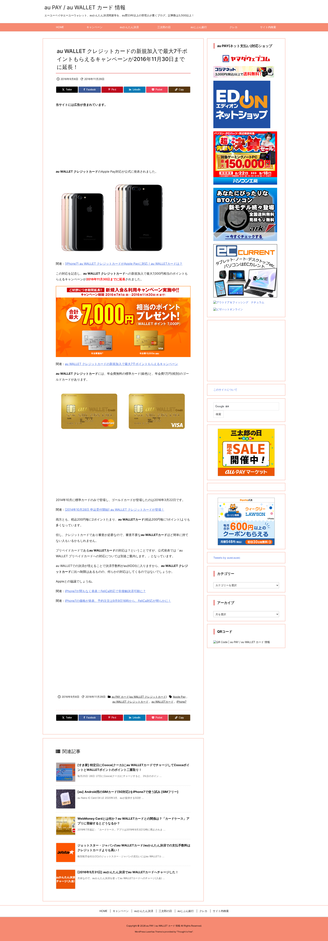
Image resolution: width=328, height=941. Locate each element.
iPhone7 (181, 701)
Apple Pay (179, 696)
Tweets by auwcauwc (226, 557)
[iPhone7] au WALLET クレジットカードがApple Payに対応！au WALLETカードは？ (123, 263)
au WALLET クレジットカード (130, 701)
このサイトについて (225, 389)
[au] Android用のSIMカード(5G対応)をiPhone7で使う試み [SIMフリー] (127, 792)
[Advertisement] (123, 138)
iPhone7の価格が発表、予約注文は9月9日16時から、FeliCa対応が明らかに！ (118, 601)
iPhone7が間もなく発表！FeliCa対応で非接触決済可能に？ (105, 591)
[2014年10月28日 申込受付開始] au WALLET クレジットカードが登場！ (114, 509)
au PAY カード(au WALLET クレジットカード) (139, 696)
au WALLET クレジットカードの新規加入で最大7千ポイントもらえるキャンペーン (121, 364)
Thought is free (184, 931)
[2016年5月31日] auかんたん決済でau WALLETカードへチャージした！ (127, 872)
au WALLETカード (162, 701)
